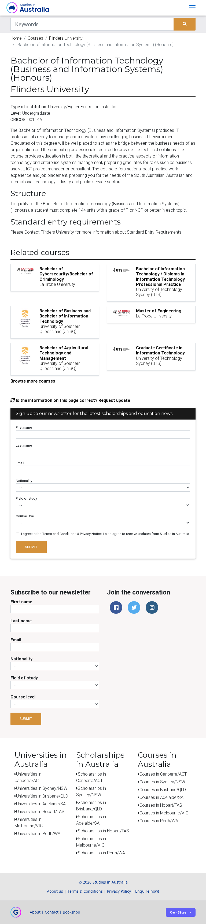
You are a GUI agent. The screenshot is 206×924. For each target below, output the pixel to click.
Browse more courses (32, 381)
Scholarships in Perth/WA (101, 852)
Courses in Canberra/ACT (163, 774)
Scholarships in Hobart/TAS (103, 830)
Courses (35, 38)
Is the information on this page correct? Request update (72, 400)
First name (24, 427)
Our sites (178, 912)
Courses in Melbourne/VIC (163, 812)
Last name (24, 445)
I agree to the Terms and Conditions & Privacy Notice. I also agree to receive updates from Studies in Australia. (105, 534)
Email (20, 463)
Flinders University (66, 38)
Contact (51, 912)
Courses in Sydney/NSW (162, 781)
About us (55, 891)
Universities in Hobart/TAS (40, 811)
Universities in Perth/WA (38, 833)
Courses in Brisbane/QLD (162, 789)
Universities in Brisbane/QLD (42, 796)
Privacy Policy (119, 891)
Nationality (24, 480)
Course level (25, 516)
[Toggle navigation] (192, 8)
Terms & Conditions (85, 891)
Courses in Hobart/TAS (160, 805)
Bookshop (71, 912)
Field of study (26, 498)
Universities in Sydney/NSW (41, 788)
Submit (31, 547)
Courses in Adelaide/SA (161, 797)
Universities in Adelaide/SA (41, 803)
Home (16, 38)
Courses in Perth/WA (158, 820)
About (35, 912)
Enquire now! (147, 891)
